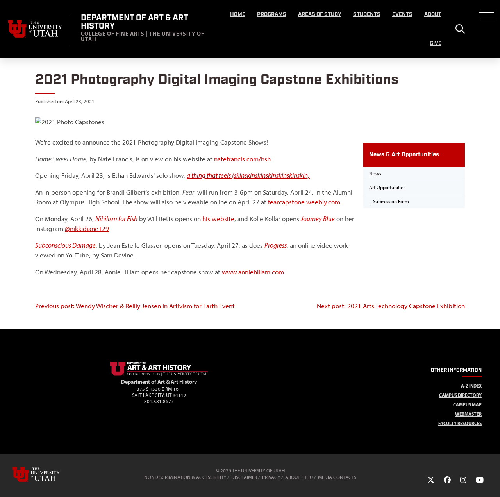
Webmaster (468, 414)
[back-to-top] (490, 481)
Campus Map (467, 405)
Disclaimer (244, 477)
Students (366, 14)
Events (402, 14)
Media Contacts (337, 477)
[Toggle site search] (460, 29)
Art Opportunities (387, 187)
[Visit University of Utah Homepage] (35, 29)
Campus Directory (460, 395)
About (432, 14)
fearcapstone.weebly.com (304, 202)
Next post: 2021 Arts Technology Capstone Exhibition (391, 306)
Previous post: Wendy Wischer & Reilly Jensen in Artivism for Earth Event (135, 306)
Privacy (271, 477)
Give (435, 43)
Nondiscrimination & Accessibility (185, 477)
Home (237, 14)
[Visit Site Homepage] (159, 374)
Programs (271, 14)
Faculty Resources (460, 423)
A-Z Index (471, 386)
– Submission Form (389, 201)
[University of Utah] (47, 474)
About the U (299, 477)
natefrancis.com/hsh (242, 159)
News (375, 174)
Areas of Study (319, 14)
